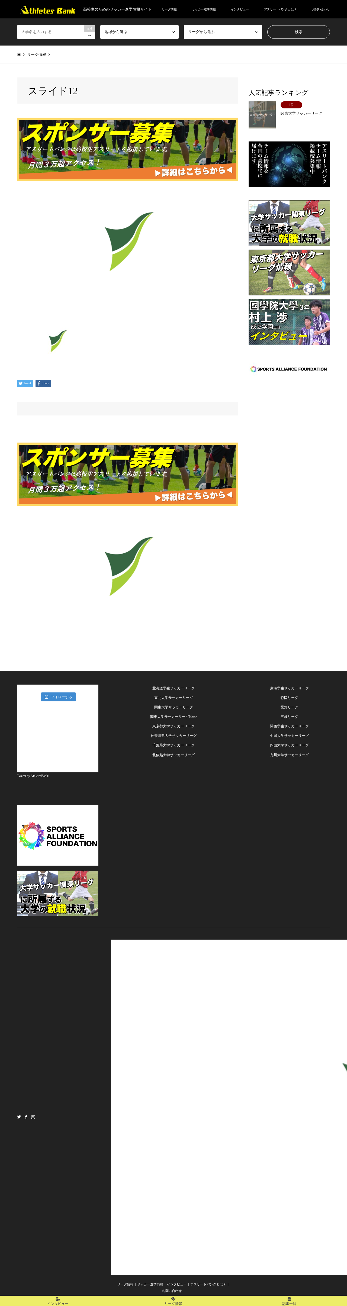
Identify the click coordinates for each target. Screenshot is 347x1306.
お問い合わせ (321, 9)
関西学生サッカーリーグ (289, 726)
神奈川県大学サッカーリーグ (174, 736)
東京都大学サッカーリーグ (173, 726)
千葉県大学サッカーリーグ (173, 745)
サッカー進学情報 (204, 9)
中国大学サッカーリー (287, 736)
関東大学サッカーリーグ (173, 707)
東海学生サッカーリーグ (289, 688)
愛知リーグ (289, 707)
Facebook (26, 1116)
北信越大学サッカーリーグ (173, 755)
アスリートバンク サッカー (281, 1117)
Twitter (19, 1116)
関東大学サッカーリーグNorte (173, 717)
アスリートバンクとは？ (280, 9)
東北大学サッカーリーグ (173, 698)
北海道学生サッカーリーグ (173, 688)
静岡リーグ (289, 698)
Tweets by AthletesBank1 (33, 776)
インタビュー (240, 9)
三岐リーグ (289, 717)
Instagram (33, 1116)
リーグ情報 (169, 9)
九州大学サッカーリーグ (289, 755)
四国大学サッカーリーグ (289, 745)
